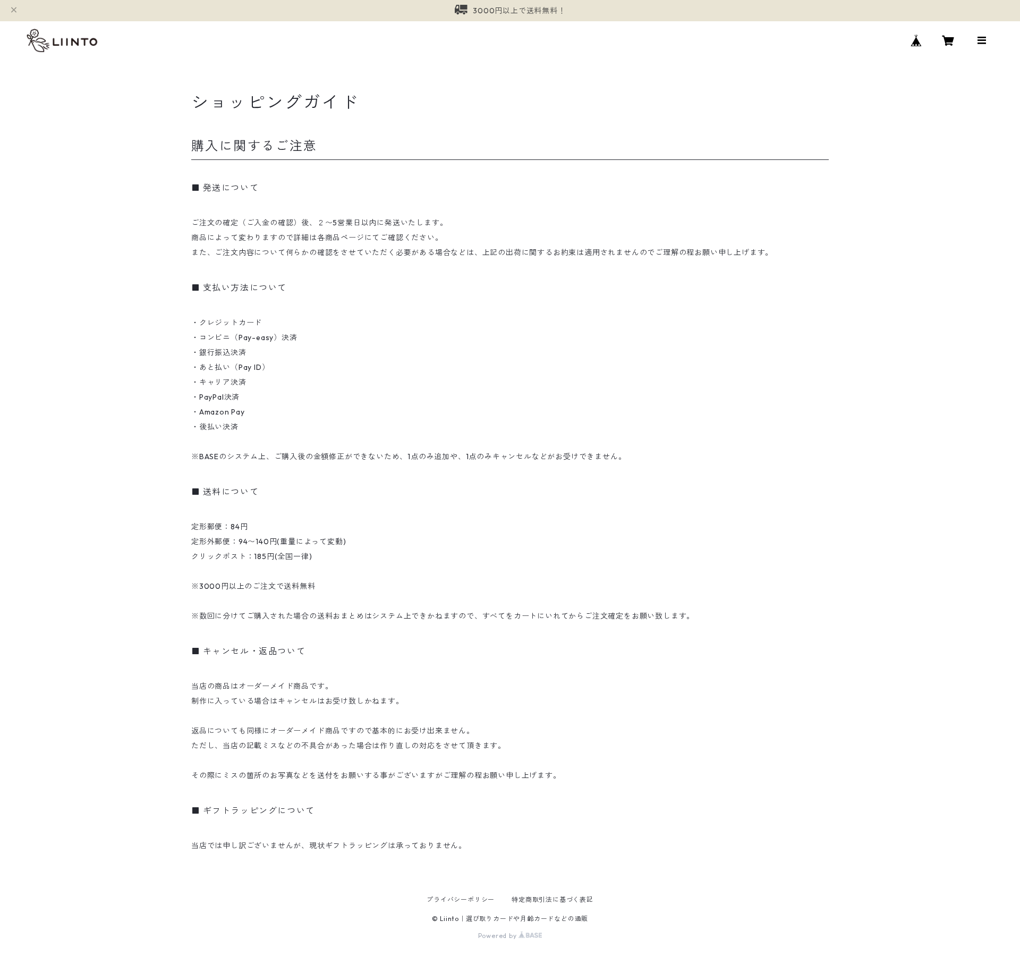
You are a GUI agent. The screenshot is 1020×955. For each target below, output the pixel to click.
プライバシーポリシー (461, 899)
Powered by (498, 936)
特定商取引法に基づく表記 (552, 899)
